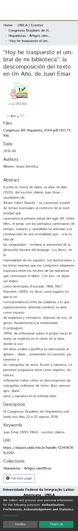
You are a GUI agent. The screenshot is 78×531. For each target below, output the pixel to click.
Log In (58, 9)
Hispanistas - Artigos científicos (30, 35)
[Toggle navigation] (72, 10)
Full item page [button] (21, 478)
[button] (49, 10)
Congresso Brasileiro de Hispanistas (30, 30)
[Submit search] (43, 10)
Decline (20, 524)
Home (8, 25)
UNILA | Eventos (30, 25)
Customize (10, 515)
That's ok (56, 524)
